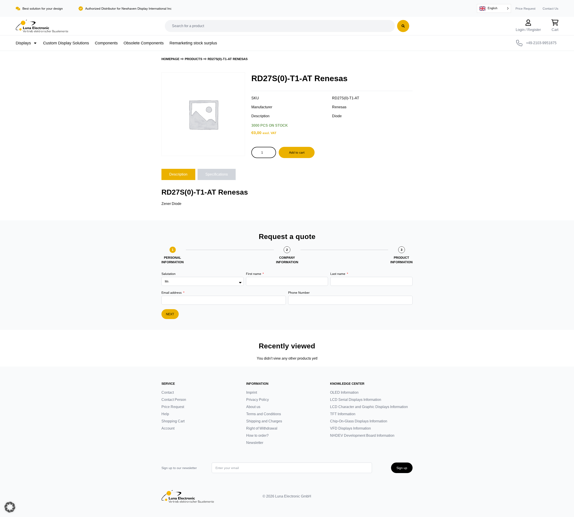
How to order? (257, 435)
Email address (172, 292)
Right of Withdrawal (261, 428)
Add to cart (296, 152)
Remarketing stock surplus (193, 43)
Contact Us (550, 8)
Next (170, 314)
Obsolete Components (144, 43)
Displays (23, 43)
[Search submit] (403, 26)
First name (254, 274)
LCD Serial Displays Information (355, 400)
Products (193, 59)
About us (253, 407)
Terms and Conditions (263, 414)
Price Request (525, 8)
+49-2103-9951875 (541, 43)
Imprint (251, 392)
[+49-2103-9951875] (519, 43)
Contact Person (173, 400)
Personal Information (172, 260)
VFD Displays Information (350, 428)
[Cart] (555, 23)
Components (106, 43)
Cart (555, 30)
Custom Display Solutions (66, 43)
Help (165, 414)
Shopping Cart (173, 421)
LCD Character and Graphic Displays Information (369, 407)
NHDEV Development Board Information (362, 435)
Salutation (168, 274)
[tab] (178, 174)
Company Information (287, 260)
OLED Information (344, 392)
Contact (167, 392)
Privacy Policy (257, 400)
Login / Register (528, 30)
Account (167, 428)
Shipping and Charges (264, 421)
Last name (338, 274)
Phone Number (299, 292)
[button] (10, 507)
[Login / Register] (528, 23)
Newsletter (254, 443)
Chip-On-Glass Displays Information (358, 421)
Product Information (401, 260)
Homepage (170, 59)
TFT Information (342, 414)
